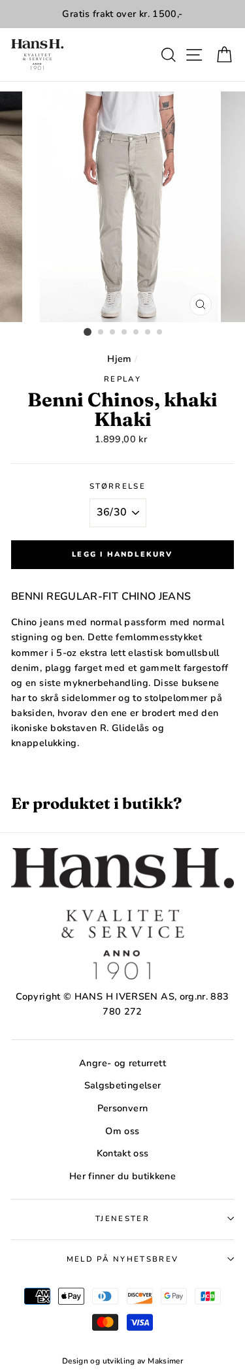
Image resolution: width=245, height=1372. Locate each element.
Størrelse (118, 486)
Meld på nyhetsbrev (123, 1259)
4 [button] (125, 332)
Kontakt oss (123, 1153)
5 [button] (136, 332)
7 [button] (160, 332)
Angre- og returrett (122, 1063)
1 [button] (87, 332)
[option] (122, 14)
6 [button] (148, 332)
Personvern (122, 1108)
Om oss (122, 1130)
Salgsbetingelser (122, 1085)
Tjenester (122, 1218)
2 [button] (101, 332)
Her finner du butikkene (122, 1176)
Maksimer (165, 1361)
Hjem (119, 358)
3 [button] (113, 332)
